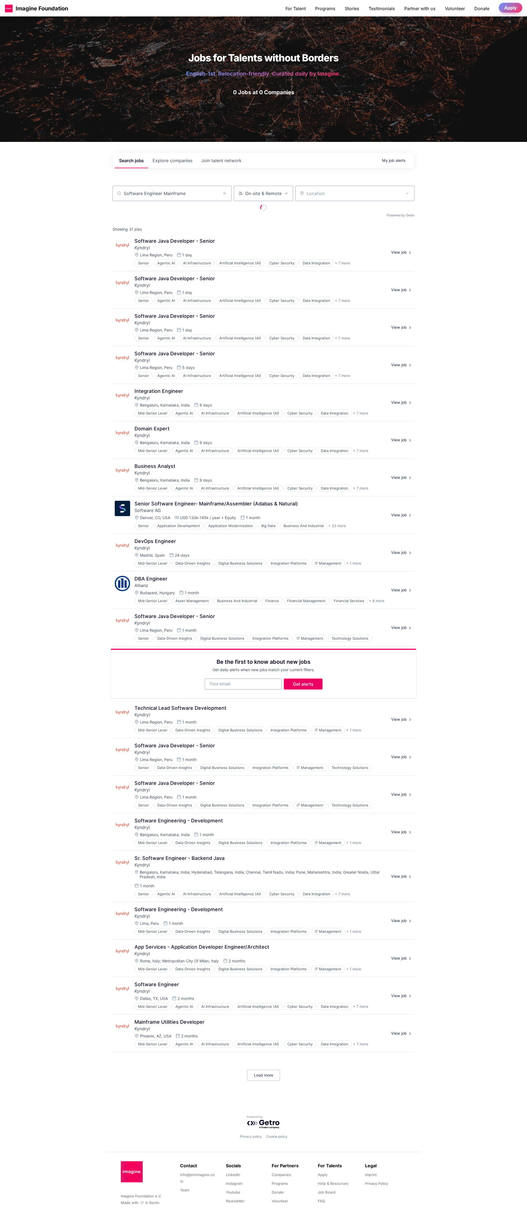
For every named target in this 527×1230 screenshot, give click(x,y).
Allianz (141, 585)
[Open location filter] (407, 193)
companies (172, 160)
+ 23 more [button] (337, 526)
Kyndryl (142, 247)
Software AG (147, 510)
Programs (325, 8)
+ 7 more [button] (342, 263)
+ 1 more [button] (353, 563)
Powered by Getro (400, 215)
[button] (8, 8)
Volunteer (455, 8)
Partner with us (420, 8)
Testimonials (382, 8)
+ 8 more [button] (377, 601)
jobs (131, 160)
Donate (481, 8)
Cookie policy (276, 1136)
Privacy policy (251, 1136)
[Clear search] (224, 193)
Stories (352, 8)
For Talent (295, 8)
